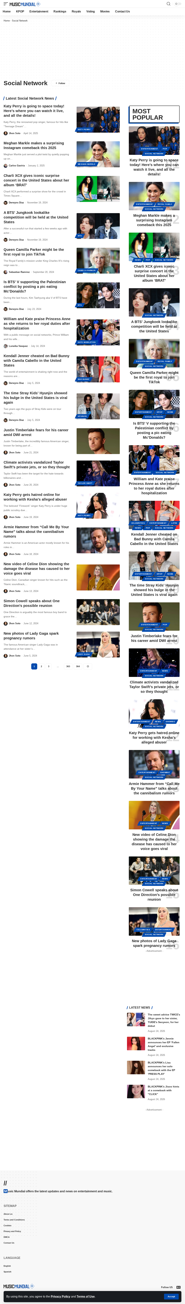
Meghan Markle (87, 164)
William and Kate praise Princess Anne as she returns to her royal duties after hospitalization (37, 323)
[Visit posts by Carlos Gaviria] (6, 166)
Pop (165, 149)
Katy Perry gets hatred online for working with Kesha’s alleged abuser (154, 737)
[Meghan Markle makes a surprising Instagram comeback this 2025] (98, 154)
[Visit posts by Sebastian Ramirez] (6, 272)
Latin (174, 523)
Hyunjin (82, 416)
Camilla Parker (87, 270)
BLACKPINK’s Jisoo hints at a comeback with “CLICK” (163, 1090)
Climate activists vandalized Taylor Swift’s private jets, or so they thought (154, 687)
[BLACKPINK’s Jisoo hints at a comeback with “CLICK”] (136, 1091)
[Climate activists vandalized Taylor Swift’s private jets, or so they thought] (98, 473)
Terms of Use (86, 1296)
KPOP (160, 412)
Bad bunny (84, 379)
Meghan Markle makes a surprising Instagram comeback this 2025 (154, 220)
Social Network (154, 154)
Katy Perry (84, 129)
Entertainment (149, 149)
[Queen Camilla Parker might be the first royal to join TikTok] (98, 261)
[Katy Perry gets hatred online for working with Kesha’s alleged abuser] (98, 506)
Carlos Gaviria (17, 165)
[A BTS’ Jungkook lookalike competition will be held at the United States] (98, 226)
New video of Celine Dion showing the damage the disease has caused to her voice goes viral (37, 568)
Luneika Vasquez (18, 346)
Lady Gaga (84, 654)
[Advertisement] (92, 50)
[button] (171, 1296)
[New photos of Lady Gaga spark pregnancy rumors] (98, 644)
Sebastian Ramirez (19, 272)
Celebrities (138, 523)
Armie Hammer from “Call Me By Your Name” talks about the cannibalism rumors (36, 531)
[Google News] (178, 1287)
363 (68, 666)
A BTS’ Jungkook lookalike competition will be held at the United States (36, 217)
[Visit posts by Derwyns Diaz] (6, 203)
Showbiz (170, 722)
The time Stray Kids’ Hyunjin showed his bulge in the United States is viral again (35, 397)
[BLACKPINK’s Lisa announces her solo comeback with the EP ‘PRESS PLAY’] (136, 1067)
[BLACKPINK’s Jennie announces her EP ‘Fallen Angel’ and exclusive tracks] (136, 1043)
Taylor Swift (85, 483)
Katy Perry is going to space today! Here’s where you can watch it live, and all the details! (34, 110)
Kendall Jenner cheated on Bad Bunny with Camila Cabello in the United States (36, 360)
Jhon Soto (14, 133)
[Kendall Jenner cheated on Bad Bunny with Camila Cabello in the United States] (98, 369)
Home (7, 20)
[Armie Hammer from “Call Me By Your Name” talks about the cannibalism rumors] (98, 540)
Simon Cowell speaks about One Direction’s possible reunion (154, 894)
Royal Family (165, 204)
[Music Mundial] (25, 4)
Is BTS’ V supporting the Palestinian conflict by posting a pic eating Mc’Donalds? (35, 286)
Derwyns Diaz (16, 202)
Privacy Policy (60, 1296)
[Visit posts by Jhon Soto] (6, 133)
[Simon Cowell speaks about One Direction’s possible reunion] (98, 612)
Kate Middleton (87, 342)
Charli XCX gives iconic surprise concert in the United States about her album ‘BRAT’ (36, 180)
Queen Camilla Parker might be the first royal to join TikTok (154, 377)
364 (78, 666)
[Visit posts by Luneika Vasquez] (6, 346)
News (138, 260)
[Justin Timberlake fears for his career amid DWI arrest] (98, 441)
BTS (80, 236)
